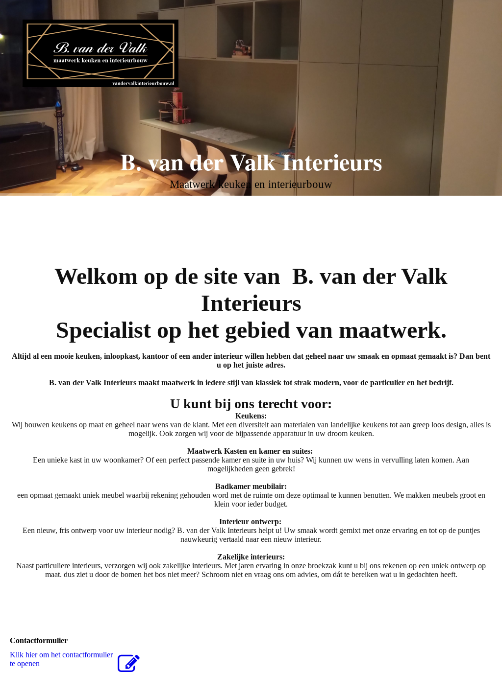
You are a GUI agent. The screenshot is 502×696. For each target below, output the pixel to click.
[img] (100, 53)
